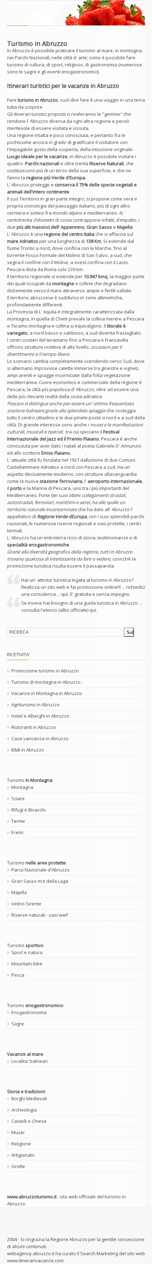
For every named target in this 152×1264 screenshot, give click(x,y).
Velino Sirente (26, 903)
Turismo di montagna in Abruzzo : (47, 682)
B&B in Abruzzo (27, 750)
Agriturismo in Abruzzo (35, 704)
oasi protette (111, 523)
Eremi (17, 832)
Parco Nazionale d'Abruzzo (40, 870)
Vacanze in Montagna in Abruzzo (46, 693)
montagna (131, 50)
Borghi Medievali (29, 1098)
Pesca (17, 975)
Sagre (17, 1023)
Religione (21, 1143)
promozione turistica (29, 566)
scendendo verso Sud (107, 361)
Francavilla (116, 340)
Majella (19, 892)
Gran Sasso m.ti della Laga (39, 881)
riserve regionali (74, 523)
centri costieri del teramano (38, 340)
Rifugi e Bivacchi (28, 810)
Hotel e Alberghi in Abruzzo (40, 716)
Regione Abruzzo (69, 1239)
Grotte (18, 1166)
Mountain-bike (26, 963)
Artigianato (23, 1155)
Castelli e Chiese (29, 1121)
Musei (17, 1132)
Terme (18, 821)
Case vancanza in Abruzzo (40, 738)
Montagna (22, 787)
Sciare (18, 798)
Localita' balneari (29, 1061)
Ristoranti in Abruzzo (33, 727)
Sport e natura (26, 952)
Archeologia (24, 1110)
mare (56, 290)
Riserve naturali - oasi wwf (39, 915)
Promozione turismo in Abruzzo (45, 670)
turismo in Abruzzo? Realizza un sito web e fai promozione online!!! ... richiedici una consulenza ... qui (83, 587)
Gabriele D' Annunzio (118, 446)
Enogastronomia (29, 1012)
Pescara (16, 269)
